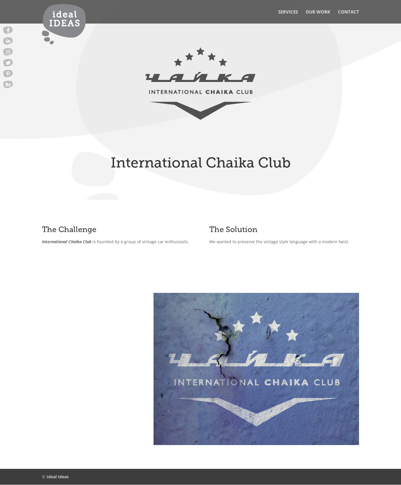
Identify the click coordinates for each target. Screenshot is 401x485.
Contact (348, 12)
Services (288, 12)
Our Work (318, 12)
